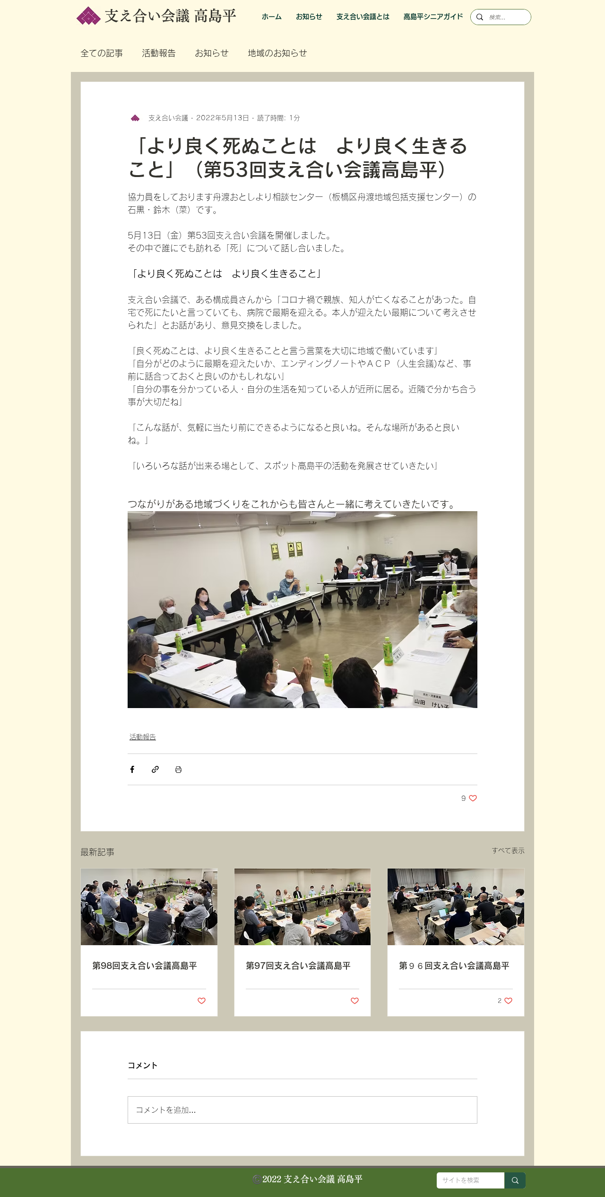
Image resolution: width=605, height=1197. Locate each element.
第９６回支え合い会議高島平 (454, 965)
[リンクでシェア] (155, 769)
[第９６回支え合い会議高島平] (456, 907)
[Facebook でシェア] (132, 769)
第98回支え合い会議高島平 (144, 965)
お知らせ (212, 53)
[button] (433, 16)
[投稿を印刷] (178, 769)
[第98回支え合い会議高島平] (149, 907)
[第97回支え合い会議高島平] (302, 907)
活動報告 (159, 53)
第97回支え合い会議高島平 (298, 965)
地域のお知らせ (277, 53)
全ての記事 (101, 53)
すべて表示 (508, 850)
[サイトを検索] (515, 1180)
